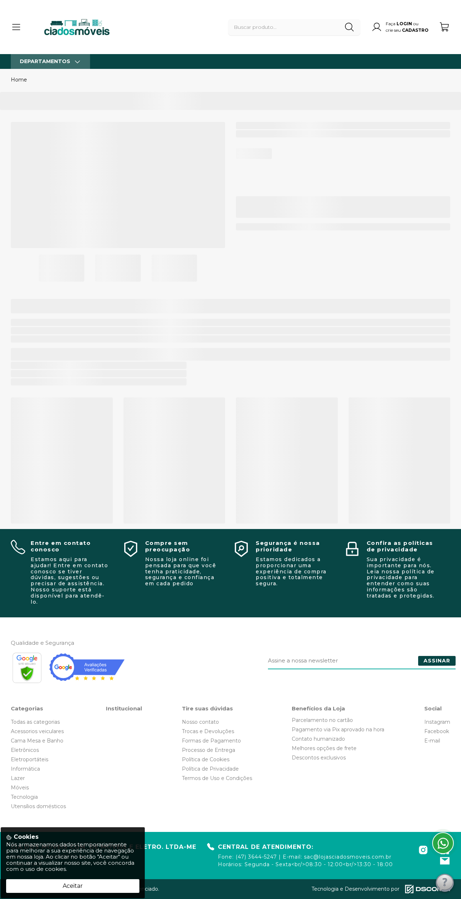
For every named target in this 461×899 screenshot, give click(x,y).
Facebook (436, 731)
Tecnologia (24, 797)
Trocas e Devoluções (208, 731)
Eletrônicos (25, 750)
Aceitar (73, 885)
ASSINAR (437, 660)
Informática (25, 769)
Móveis (20, 787)
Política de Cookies (205, 759)
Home (19, 79)
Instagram (437, 722)
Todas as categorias (35, 722)
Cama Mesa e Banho (37, 740)
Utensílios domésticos (38, 806)
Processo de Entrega (208, 750)
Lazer (18, 778)
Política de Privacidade (210, 769)
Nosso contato (200, 722)
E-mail (432, 740)
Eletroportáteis (29, 759)
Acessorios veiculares (37, 731)
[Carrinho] (444, 27)
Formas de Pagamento (211, 740)
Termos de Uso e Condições (217, 778)
